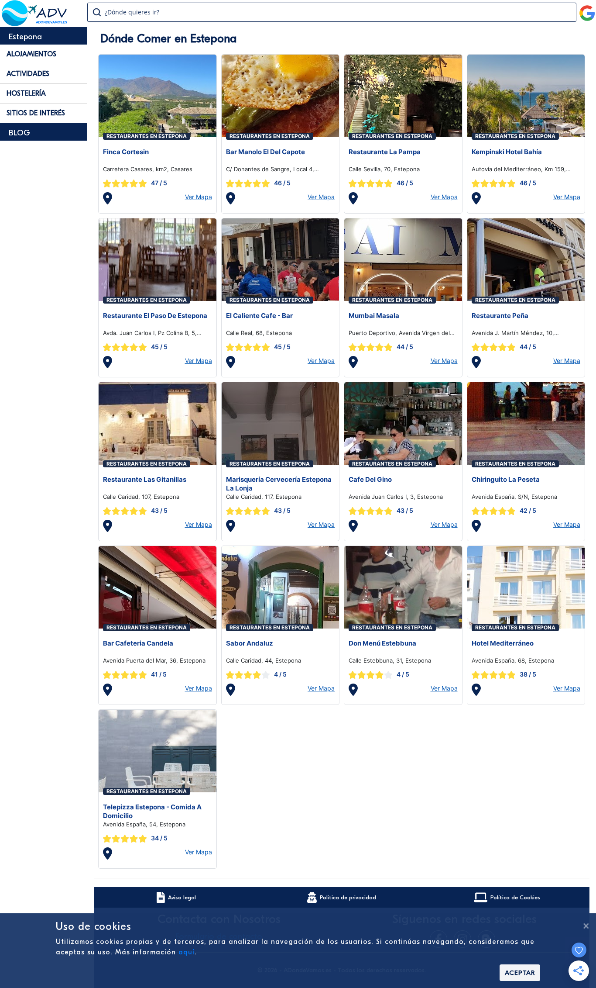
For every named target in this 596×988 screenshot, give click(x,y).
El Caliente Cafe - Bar (259, 315)
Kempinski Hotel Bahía (507, 152)
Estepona (25, 36)
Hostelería (26, 93)
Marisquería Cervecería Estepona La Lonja (279, 483)
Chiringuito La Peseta (506, 479)
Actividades (28, 74)
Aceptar (520, 973)
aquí (186, 952)
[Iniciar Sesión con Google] (587, 9)
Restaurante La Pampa (385, 152)
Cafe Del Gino (370, 479)
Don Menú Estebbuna (382, 643)
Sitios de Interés (36, 113)
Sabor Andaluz (249, 643)
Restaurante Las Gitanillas (144, 479)
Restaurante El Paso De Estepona (155, 315)
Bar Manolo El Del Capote (265, 152)
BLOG (19, 133)
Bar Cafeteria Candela (138, 643)
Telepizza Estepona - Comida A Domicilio (152, 811)
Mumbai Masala (374, 315)
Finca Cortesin (126, 152)
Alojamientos (31, 54)
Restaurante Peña (500, 315)
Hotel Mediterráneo (503, 643)
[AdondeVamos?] (35, 23)
